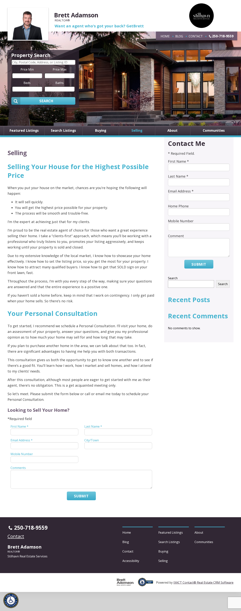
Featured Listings (24, 130)
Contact (196, 36)
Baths (59, 83)
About (172, 130)
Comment (176, 236)
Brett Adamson (76, 15)
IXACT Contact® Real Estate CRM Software (203, 582)
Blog (179, 36)
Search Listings (63, 130)
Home (165, 36)
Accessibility (130, 561)
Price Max (59, 69)
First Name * (19, 426)
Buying (100, 130)
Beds (27, 83)
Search (173, 278)
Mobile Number (22, 454)
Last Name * (93, 426)
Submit (81, 496)
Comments (18, 468)
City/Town (91, 440)
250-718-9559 (222, 36)
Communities (214, 130)
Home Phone (178, 206)
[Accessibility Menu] (11, 600)
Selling (136, 130)
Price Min (27, 69)
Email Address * (22, 440)
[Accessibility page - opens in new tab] (147, 584)
